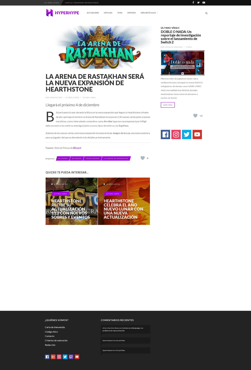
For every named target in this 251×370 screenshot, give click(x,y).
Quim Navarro (108, 340)
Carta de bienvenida (55, 327)
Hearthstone (92, 158)
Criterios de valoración (56, 340)
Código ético (51, 331)
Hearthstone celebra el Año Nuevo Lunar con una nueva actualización (123, 209)
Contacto (49, 336)
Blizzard (77, 147)
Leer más (167, 105)
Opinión (131, 13)
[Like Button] (142, 158)
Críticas (108, 13)
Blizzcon (76, 158)
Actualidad (93, 13)
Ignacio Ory (56, 97)
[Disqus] (98, 267)
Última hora (89, 97)
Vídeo (189, 47)
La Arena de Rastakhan (116, 158)
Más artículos (148, 13)
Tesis (119, 13)
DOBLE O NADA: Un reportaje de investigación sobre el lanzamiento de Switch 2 (181, 37)
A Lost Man (120, 340)
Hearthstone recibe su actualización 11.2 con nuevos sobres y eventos (70, 209)
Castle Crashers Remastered (82, 3)
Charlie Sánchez (174, 47)
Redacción (50, 344)
